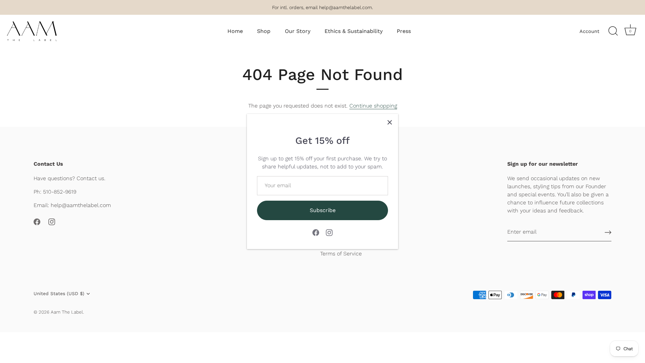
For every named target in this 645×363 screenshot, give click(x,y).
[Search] (613, 31)
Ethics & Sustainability (354, 31)
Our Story (297, 31)
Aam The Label (67, 312)
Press (404, 31)
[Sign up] (608, 232)
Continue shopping (373, 106)
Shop (263, 31)
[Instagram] (329, 232)
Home (235, 31)
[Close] (389, 122)
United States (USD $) (59, 293)
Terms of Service (341, 253)
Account (589, 31)
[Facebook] (315, 232)
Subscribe (323, 210)
